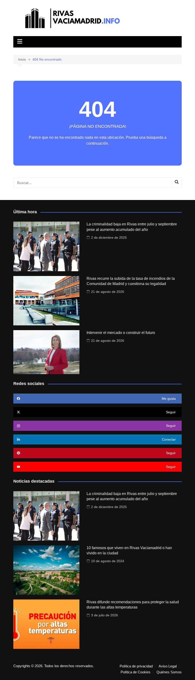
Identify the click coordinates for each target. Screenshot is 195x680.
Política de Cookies (136, 672)
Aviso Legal (168, 666)
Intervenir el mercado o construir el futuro (121, 333)
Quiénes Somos (169, 672)
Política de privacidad (136, 666)
